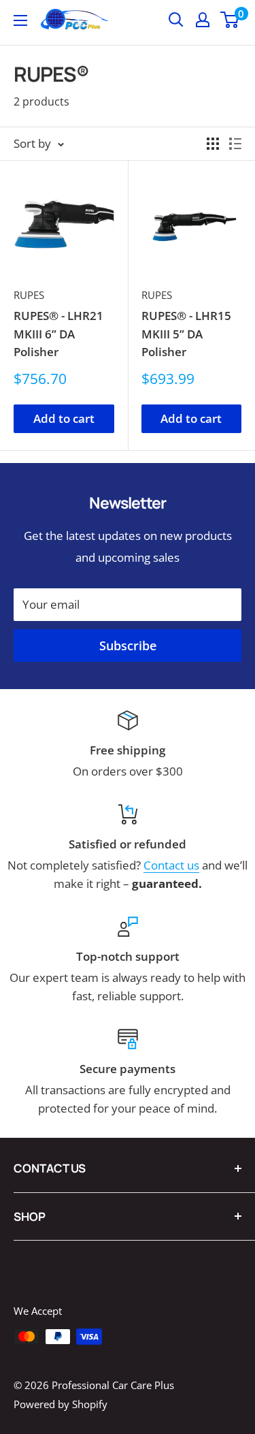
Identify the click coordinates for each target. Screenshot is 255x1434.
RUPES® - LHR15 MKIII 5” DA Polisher (186, 334)
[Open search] (176, 19)
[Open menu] (20, 20)
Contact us (171, 865)
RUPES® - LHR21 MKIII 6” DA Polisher (58, 334)
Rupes (29, 295)
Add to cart (64, 418)
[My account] (202, 19)
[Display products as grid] (213, 144)
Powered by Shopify (60, 1404)
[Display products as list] (235, 144)
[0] (230, 20)
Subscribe (127, 645)
